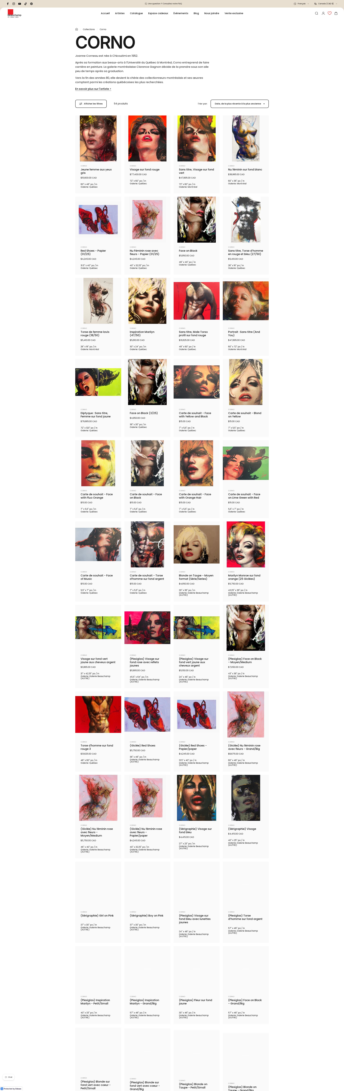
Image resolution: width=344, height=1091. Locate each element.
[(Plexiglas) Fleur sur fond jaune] (197, 971)
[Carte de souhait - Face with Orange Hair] (197, 463)
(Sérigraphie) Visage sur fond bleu (195, 830)
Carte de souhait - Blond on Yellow (244, 414)
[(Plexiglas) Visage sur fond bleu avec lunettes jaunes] (197, 885)
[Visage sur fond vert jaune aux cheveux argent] (98, 628)
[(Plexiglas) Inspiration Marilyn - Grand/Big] (147, 971)
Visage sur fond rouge (145, 169)
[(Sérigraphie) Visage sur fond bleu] (197, 798)
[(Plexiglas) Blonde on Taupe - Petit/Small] (197, 1055)
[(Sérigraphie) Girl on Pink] (98, 885)
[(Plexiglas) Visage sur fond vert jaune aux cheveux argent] (197, 628)
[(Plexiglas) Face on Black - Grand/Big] (246, 971)
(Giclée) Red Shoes (142, 745)
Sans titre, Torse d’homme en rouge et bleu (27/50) (245, 252)
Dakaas (18, 1089)
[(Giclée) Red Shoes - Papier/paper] (197, 714)
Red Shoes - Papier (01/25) (93, 252)
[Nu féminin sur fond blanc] (246, 138)
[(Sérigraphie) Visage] (246, 798)
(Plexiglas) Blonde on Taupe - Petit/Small (193, 1087)
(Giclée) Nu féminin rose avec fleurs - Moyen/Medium (97, 832)
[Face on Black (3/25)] (147, 382)
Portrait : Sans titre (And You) (244, 333)
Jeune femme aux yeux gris (96, 171)
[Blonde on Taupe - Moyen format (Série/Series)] (197, 544)
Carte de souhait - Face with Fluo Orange (97, 496)
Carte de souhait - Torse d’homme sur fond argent (147, 577)
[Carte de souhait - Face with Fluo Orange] (98, 463)
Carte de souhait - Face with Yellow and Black (195, 414)
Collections (89, 29)
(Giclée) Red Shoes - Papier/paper (193, 747)
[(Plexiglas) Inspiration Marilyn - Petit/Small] (98, 971)
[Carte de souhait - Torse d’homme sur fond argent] (147, 544)
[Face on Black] (197, 220)
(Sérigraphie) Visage (242, 829)
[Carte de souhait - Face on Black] (147, 463)
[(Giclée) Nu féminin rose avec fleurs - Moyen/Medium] (98, 798)
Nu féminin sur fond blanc (245, 169)
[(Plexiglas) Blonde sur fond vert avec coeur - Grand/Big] (147, 1055)
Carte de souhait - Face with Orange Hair (195, 496)
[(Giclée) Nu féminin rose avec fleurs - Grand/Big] (246, 714)
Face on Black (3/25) (144, 413)
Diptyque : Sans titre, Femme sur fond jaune (96, 414)
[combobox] (301, 4)
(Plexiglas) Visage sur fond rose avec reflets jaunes (144, 662)
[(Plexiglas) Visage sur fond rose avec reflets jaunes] (147, 628)
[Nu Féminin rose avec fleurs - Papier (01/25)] (147, 220)
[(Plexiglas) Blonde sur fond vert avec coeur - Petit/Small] (98, 1055)
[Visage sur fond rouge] (147, 138)
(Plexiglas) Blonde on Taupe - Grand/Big (242, 1087)
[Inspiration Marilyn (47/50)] (147, 301)
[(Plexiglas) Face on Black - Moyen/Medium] (246, 628)
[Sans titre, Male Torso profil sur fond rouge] (197, 301)
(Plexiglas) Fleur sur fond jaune (195, 1004)
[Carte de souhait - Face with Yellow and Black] (197, 382)
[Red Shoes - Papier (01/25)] (98, 220)
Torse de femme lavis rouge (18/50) (95, 333)
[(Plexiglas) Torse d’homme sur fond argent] (246, 885)
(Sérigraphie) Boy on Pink (146, 915)
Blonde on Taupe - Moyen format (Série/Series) (196, 577)
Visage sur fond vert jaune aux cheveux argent (98, 660)
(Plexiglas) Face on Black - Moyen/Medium (245, 660)
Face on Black (188, 250)
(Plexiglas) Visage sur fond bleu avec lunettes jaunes (195, 919)
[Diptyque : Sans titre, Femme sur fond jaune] (98, 382)
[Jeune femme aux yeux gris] (98, 138)
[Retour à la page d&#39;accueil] (76, 29)
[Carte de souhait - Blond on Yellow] (246, 382)
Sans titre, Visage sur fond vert (196, 171)
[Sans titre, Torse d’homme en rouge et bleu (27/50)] (246, 220)
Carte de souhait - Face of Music (97, 577)
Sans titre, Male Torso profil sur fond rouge (193, 333)
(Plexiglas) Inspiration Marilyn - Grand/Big (144, 1004)
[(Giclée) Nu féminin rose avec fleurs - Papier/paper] (147, 798)
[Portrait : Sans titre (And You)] (246, 301)
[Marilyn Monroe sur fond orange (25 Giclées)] (246, 544)
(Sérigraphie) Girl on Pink (97, 915)
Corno (84, 166)
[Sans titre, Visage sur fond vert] (197, 138)
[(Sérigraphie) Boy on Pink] (147, 885)
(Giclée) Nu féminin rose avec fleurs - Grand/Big (244, 747)
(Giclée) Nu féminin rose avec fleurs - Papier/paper (146, 832)
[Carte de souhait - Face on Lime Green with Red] (246, 463)
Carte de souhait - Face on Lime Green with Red (244, 496)
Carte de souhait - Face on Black (146, 496)
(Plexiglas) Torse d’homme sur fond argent (245, 917)
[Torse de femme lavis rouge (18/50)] (98, 301)
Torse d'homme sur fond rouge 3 (97, 747)
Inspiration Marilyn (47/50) (142, 333)
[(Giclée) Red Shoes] (147, 714)
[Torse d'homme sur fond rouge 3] (98, 714)
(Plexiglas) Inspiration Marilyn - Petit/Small (95, 1004)
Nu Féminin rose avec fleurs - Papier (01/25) (144, 252)
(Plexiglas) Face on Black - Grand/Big (245, 1004)
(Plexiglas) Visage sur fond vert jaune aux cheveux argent (193, 662)
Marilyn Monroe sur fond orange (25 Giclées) (244, 577)
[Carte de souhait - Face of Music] (98, 544)
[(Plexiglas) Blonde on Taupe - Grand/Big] (246, 1055)
